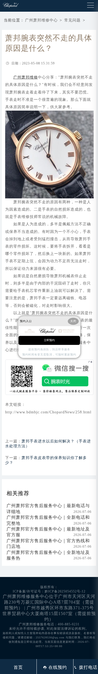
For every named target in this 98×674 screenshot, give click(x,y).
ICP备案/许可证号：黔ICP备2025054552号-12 (49, 591)
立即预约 (49, 340)
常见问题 (72, 20)
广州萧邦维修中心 (41, 20)
